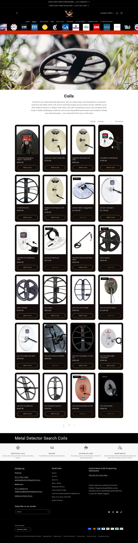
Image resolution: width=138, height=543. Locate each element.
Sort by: (93, 121)
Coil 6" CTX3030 (22, 308)
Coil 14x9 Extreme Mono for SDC (82, 406)
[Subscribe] (48, 512)
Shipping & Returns (58, 487)
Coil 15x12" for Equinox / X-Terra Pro (82, 356)
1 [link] (63, 425)
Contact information (69, 536)
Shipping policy (47, 536)
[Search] (17, 13)
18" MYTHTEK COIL (23, 208)
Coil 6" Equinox (105, 258)
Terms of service (91, 536)
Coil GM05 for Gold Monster (109, 158)
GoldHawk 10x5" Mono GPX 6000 (81, 158)
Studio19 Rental (57, 500)
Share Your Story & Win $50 (61, 497)
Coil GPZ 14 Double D (107, 208)
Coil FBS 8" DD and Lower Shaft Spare (82, 258)
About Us (55, 480)
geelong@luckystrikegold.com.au (27, 480)
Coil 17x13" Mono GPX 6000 (26, 356)
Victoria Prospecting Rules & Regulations (66, 493)
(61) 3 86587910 (21, 489)
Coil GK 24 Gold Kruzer (52, 258)
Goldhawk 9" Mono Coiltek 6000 (55, 158)
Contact (54, 476)
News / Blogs (56, 483)
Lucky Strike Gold (24, 536)
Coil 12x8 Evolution (106, 406)
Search (54, 473)
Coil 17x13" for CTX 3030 (80, 308)
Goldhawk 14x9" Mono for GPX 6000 (54, 208)
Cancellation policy (103, 536)
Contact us (20, 468)
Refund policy (57, 536)
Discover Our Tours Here (98, 475)
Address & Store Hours (23, 496)
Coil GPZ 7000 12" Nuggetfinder (82, 208)
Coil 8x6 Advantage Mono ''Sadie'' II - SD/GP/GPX (25, 158)
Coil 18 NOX (48, 308)
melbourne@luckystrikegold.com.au (28, 491)
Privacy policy (81, 536)
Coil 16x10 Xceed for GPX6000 (54, 356)
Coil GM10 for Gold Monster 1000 (26, 258)
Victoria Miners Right (59, 490)
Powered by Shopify (35, 536)
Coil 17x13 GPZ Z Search (108, 308)
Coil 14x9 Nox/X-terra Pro (53, 406)
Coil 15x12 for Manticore (25, 406)
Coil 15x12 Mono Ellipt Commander (107, 356)
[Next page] (74, 425)
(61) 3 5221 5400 (21, 477)
